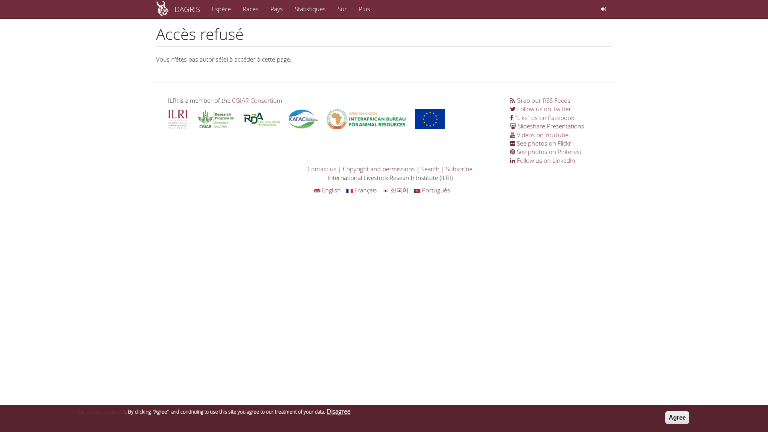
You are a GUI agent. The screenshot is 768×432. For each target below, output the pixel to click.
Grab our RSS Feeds (542, 100)
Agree (677, 417)
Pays (276, 9)
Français (365, 190)
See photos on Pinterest (548, 152)
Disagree (338, 411)
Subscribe (459, 169)
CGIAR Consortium (257, 100)
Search (430, 169)
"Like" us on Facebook (544, 118)
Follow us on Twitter (543, 109)
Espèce (221, 9)
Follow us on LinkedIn (545, 160)
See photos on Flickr (543, 143)
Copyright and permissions (379, 169)
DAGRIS (187, 9)
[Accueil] (165, 9)
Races (250, 9)
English (330, 190)
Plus (364, 9)
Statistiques (310, 9)
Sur (342, 9)
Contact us (322, 169)
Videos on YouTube (541, 135)
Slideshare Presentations (550, 126)
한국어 (398, 190)
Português (435, 190)
